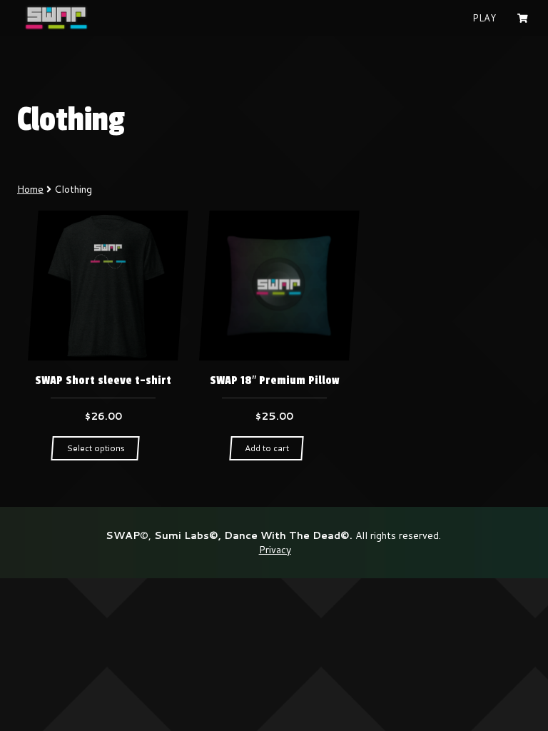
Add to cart (267, 448)
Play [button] (484, 17)
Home (30, 189)
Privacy (275, 550)
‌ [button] (524, 18)
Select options (95, 448)
